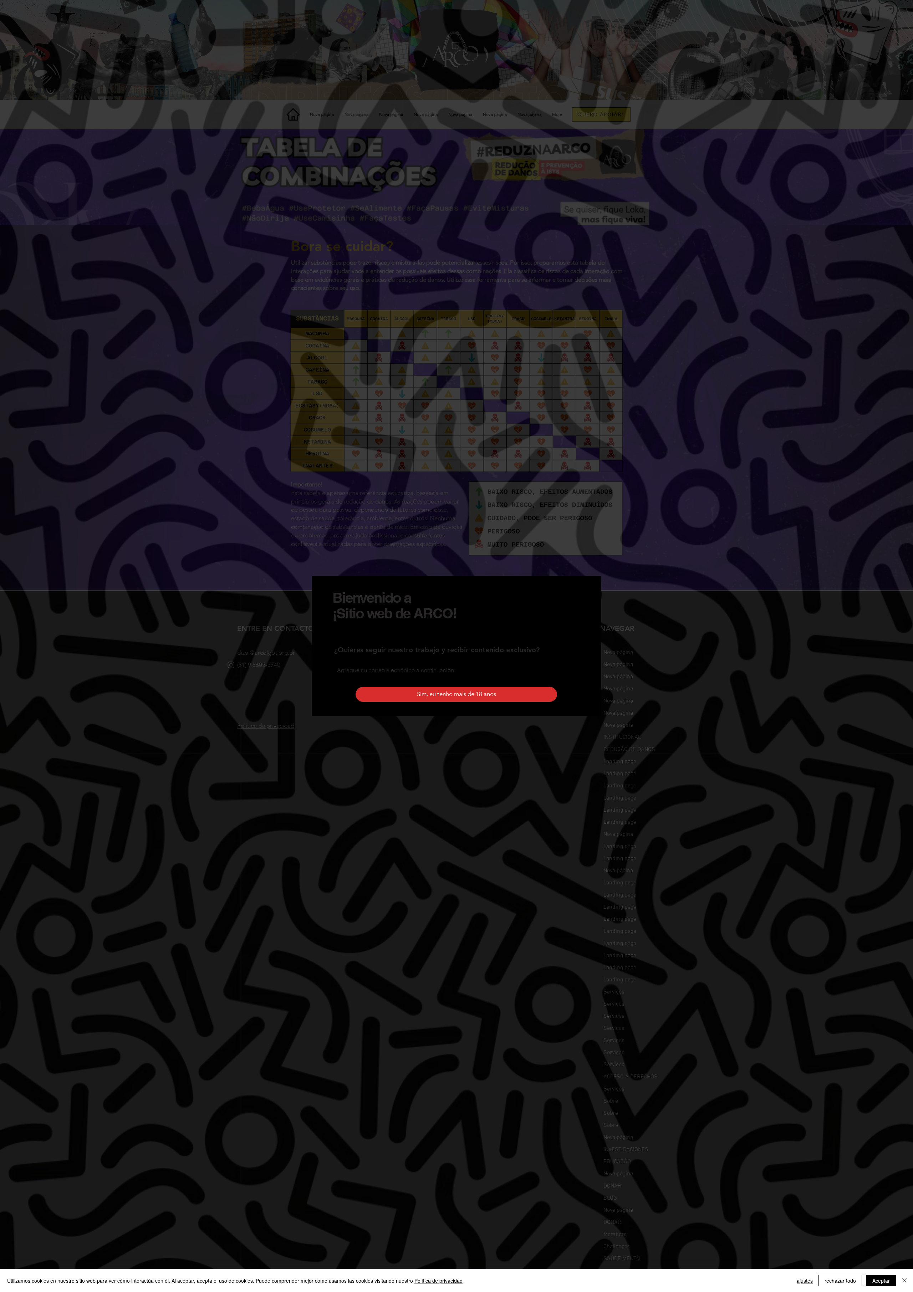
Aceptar (881, 1280)
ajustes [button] (805, 1280)
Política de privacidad (438, 1280)
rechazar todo (840, 1280)
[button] (456, 694)
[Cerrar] (904, 1280)
